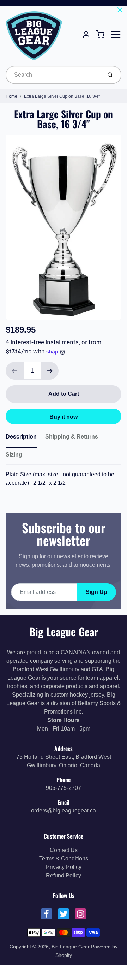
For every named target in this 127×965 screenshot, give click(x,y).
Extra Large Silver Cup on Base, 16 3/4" (62, 96)
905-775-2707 (63, 788)
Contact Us (64, 850)
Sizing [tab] (14, 455)
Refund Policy (63, 875)
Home (11, 96)
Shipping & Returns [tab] (71, 437)
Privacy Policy (63, 867)
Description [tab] (21, 437)
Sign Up (96, 592)
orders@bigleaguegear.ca (63, 811)
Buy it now (63, 417)
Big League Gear (63, 631)
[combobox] (53, 75)
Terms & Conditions (63, 859)
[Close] (120, 10)
